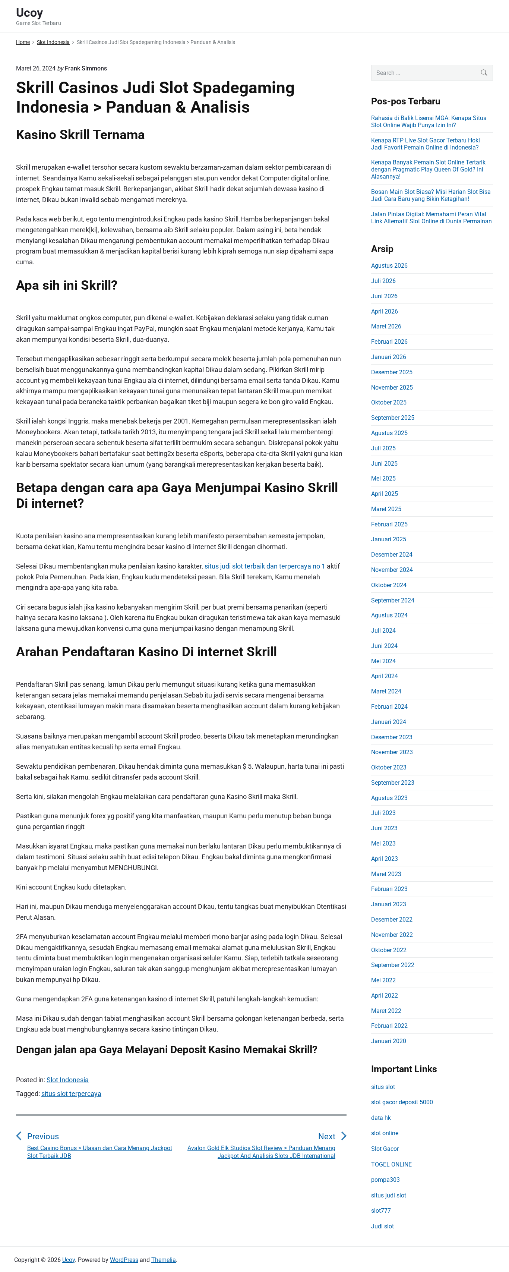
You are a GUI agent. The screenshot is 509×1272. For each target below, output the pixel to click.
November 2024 (392, 569)
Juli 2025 (383, 448)
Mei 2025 (383, 478)
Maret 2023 (386, 874)
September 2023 (392, 782)
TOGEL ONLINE (391, 1164)
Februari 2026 (389, 341)
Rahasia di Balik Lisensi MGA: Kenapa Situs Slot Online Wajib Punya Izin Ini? (428, 121)
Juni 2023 (384, 828)
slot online (384, 1133)
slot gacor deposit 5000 (402, 1102)
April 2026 (384, 311)
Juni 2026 (384, 296)
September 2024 (392, 600)
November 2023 (392, 752)
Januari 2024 (388, 721)
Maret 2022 (386, 1010)
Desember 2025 (391, 372)
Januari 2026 (388, 356)
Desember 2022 (391, 919)
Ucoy (68, 1259)
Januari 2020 (388, 1041)
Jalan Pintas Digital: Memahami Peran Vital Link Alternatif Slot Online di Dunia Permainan (431, 218)
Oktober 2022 (389, 950)
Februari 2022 (389, 1025)
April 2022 (384, 995)
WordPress (124, 1259)
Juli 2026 (383, 280)
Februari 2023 (389, 888)
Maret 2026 (386, 326)
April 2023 (384, 858)
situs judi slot (388, 1195)
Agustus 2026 (389, 265)
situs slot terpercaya (71, 1094)
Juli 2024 (383, 630)
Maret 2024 (386, 691)
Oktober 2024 (389, 585)
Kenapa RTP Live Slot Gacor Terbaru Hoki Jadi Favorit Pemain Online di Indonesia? (425, 144)
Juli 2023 (383, 812)
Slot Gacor (385, 1148)
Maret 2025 (386, 509)
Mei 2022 (383, 980)
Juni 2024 (384, 645)
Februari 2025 (389, 524)
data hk (381, 1117)
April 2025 (384, 493)
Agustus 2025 (389, 433)
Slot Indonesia (68, 1080)
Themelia (163, 1259)
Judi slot (382, 1226)
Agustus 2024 (389, 615)
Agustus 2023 (389, 798)
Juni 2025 (384, 463)
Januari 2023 (388, 904)
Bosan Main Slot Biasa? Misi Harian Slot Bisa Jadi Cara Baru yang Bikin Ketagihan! (431, 195)
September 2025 (392, 417)
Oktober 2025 (389, 402)
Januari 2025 (388, 539)
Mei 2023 (383, 843)
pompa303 (385, 1179)
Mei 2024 (383, 661)
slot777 (381, 1210)
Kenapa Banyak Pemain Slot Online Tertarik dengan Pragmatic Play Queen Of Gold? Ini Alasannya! (428, 169)
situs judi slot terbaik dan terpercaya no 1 (265, 566)
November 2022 (392, 934)
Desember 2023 (391, 737)
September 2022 (392, 965)
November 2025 (392, 387)
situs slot (383, 1086)
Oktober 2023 (389, 767)
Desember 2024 (391, 554)
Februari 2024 (389, 706)
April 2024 (384, 676)
